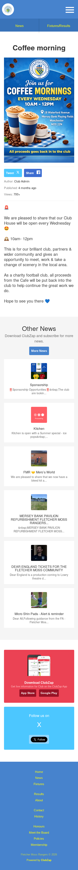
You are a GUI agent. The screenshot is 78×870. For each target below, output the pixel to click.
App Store (28, 693)
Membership (39, 844)
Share (30, 173)
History (39, 816)
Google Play (49, 693)
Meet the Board (39, 832)
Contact (39, 810)
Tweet (10, 173)
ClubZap (46, 860)
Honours (39, 826)
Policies (39, 838)
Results (39, 794)
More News (39, 350)
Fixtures (39, 784)
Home (39, 771)
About (39, 800)
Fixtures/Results (58, 26)
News (19, 26)
